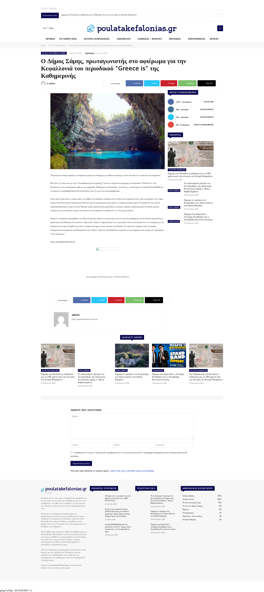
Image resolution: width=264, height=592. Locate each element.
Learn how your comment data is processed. (132, 470)
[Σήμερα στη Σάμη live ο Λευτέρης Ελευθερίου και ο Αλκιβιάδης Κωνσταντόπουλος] (175, 218)
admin (52, 83)
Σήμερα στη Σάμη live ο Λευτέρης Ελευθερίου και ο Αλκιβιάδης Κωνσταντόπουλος (198, 217)
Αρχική (43, 45)
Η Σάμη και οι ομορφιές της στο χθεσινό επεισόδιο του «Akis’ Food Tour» (118, 498)
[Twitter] (208, 28)
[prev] (216, 15)
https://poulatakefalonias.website (84, 319)
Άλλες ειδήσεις (174, 190)
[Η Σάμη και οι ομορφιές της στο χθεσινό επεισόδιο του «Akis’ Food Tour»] (96, 500)
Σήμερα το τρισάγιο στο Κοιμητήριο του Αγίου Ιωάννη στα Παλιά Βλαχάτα (198, 203)
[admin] (43, 83)
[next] (221, 15)
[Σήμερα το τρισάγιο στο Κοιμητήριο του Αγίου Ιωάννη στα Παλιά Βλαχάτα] (175, 204)
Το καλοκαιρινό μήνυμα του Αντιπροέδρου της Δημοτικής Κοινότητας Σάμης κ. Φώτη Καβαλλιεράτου (197, 187)
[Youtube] (212, 28)
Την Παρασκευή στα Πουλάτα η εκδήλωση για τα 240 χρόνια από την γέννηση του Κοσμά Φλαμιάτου (206, 377)
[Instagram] (203, 28)
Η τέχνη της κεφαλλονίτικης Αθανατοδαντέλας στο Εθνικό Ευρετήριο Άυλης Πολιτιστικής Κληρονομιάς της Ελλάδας (117, 512)
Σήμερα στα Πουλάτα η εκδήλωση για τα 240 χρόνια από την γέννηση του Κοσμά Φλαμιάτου (99, 14)
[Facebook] (199, 28)
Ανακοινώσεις (174, 221)
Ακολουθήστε (207, 109)
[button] (220, 28)
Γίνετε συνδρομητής (204, 125)
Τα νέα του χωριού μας (177, 170)
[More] (220, 83)
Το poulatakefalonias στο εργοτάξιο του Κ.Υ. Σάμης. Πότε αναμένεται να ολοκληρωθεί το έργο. (118, 528)
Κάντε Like (209, 102)
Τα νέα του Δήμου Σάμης (57, 45)
